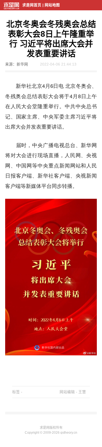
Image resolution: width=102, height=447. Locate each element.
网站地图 (52, 5)
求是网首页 (31, 5)
